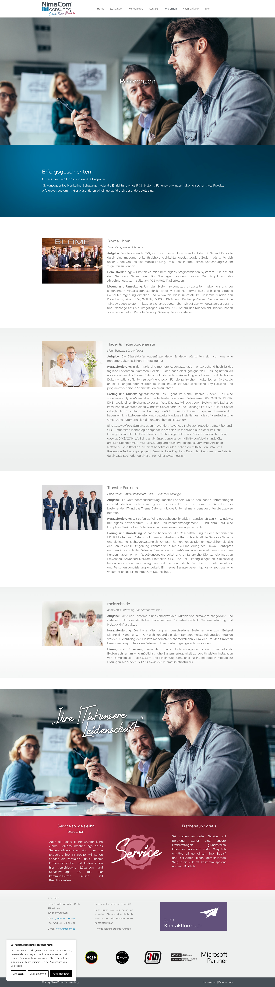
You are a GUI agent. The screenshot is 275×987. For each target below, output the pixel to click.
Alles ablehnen (38, 974)
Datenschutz (225, 982)
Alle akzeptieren (61, 974)
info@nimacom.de (65, 928)
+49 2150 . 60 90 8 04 (63, 918)
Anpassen (18, 974)
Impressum (209, 982)
